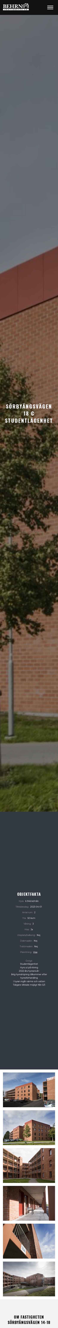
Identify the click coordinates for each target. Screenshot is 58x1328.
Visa (35, 952)
